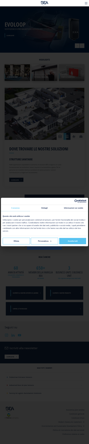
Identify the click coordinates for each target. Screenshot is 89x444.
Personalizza (43, 241)
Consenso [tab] (15, 208)
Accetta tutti (73, 241)
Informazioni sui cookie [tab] (73, 208)
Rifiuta (16, 241)
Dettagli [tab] (44, 208)
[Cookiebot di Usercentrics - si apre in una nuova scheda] (76, 201)
